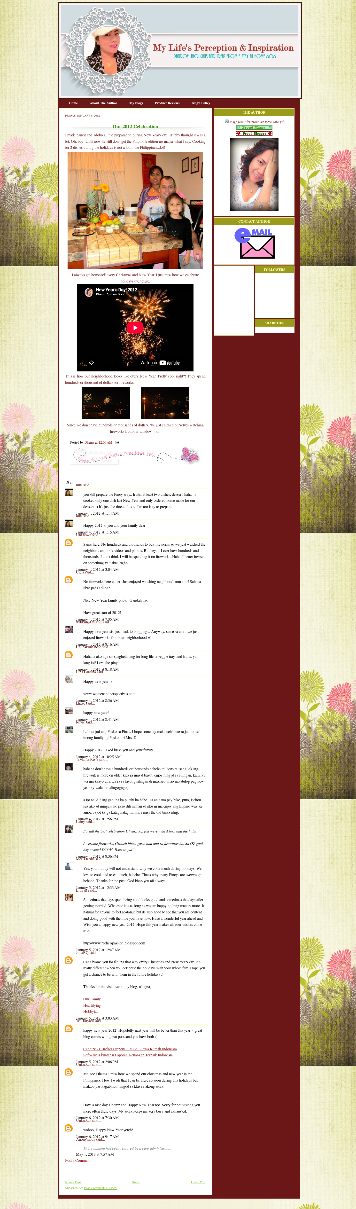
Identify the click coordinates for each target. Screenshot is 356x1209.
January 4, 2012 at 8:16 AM (97, 644)
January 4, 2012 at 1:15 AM (97, 531)
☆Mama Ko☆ (87, 759)
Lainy (81, 821)
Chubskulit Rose (89, 646)
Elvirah (82, 890)
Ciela (80, 571)
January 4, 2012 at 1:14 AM (97, 513)
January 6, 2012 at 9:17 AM (97, 1136)
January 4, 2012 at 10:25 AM (98, 756)
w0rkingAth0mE (89, 621)
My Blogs (136, 102)
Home (74, 102)
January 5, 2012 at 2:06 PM (97, 1061)
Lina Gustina (86, 671)
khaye (81, 703)
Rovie (81, 721)
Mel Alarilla (85, 858)
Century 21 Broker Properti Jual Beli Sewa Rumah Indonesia (130, 1048)
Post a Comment (77, 1160)
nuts (79, 484)
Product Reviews (167, 102)
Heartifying (92, 1005)
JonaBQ (83, 952)
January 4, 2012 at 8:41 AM (97, 719)
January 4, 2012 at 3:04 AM (97, 569)
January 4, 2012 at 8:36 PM (97, 856)
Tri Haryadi (85, 1020)
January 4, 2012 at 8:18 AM (97, 669)
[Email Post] (116, 442)
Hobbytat (90, 1011)
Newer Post (73, 1182)
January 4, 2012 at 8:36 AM (97, 700)
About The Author (104, 102)
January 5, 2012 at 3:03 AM (97, 1018)
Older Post (198, 1182)
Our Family (92, 998)
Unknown (84, 534)
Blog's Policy (201, 102)
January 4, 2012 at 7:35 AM (97, 619)
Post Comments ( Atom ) (101, 1187)
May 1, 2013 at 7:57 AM (95, 1154)
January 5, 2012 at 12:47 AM (98, 949)
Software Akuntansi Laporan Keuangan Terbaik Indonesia (128, 1054)
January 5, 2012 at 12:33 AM (98, 887)
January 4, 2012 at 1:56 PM (97, 818)
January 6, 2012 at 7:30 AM (97, 1117)
